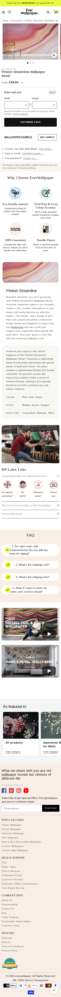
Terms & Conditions (13, 946)
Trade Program (10, 917)
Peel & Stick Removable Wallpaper (21, 842)
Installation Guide (12, 875)
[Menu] (3, 11)
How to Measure (11, 871)
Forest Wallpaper (11, 829)
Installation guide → (32, 153)
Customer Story (11, 925)
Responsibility (10, 904)
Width (7, 98)
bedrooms (17, 327)
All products (17, 21)
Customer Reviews (12, 879)
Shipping (7, 938)
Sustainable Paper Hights (16, 921)
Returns (6, 942)
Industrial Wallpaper (13, 833)
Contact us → (30, 158)
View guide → (46, 149)
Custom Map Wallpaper (15, 850)
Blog (4, 913)
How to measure (20, 114)
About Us (7, 900)
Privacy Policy (10, 950)
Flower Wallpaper (12, 825)
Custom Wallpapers (13, 846)
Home (5, 21)
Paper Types (9, 866)
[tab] (27, 63)
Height (35, 98)
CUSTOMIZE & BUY (30, 122)
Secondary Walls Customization (20, 883)
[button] (30, 625)
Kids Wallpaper (10, 837)
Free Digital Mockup (13, 888)
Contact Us (8, 908)
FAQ (4, 862)
